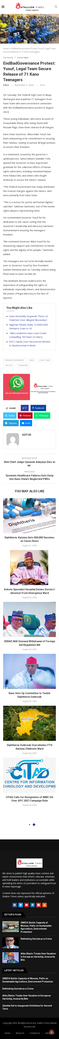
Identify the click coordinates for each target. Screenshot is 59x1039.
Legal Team (44, 360)
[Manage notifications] (51, 1032)
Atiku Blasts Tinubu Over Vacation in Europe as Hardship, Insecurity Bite (38, 956)
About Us (20, 1033)
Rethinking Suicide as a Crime (36, 939)
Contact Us (35, 1033)
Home (6, 48)
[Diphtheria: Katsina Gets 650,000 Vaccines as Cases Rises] (29, 515)
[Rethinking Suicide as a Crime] (10, 942)
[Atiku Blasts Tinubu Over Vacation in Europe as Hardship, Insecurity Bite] (10, 957)
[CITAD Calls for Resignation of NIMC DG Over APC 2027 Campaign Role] (29, 775)
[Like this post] (26, 408)
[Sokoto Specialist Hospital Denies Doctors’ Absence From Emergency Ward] (29, 567)
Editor (6, 85)
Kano (31, 360)
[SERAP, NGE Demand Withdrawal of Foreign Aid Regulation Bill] (29, 619)
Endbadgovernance (14, 360)
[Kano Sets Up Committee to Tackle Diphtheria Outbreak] (29, 671)
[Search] (55, 7)
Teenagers (23, 365)
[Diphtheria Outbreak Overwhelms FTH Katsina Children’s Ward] (29, 723)
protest (9, 365)
